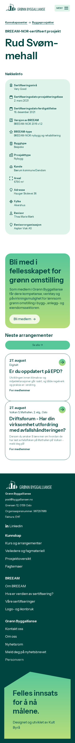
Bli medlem (22, 319)
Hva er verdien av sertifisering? (29, 594)
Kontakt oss (14, 629)
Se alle (36, 345)
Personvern (14, 660)
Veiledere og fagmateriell (25, 551)
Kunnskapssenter (16, 22)
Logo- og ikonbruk (19, 609)
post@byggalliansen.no (19, 499)
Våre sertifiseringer (20, 601)
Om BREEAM (15, 586)
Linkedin (16, 526)
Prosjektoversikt (18, 559)
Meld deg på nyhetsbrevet (25, 652)
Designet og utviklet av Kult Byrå (34, 725)
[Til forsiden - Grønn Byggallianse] (25, 6)
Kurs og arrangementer (23, 543)
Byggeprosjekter (43, 22)
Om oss (11, 636)
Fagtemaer (14, 566)
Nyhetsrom (14, 644)
